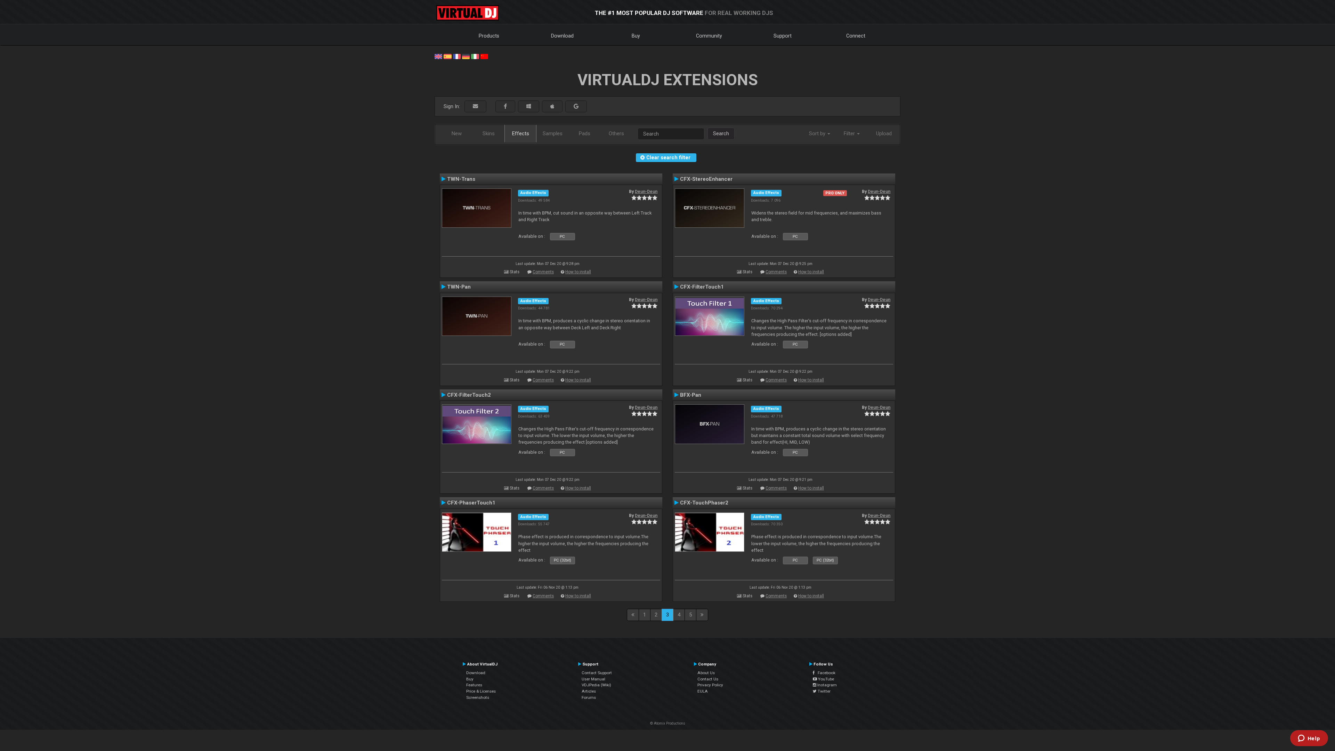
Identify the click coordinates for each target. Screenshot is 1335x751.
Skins (489, 133)
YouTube (825, 679)
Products (489, 36)
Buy (636, 36)
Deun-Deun (646, 191)
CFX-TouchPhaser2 (704, 503)
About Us (706, 672)
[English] (438, 56)
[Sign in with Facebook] (505, 106)
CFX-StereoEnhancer (706, 179)
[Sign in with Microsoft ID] (528, 106)
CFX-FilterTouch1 (702, 287)
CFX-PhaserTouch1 (471, 503)
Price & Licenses (481, 691)
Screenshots (477, 697)
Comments (543, 271)
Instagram (826, 685)
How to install (578, 271)
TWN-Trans (461, 179)
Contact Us (707, 679)
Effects (520, 133)
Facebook (825, 672)
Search (721, 133)
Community (709, 36)
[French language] (457, 56)
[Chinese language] (484, 56)
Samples (553, 133)
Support (783, 36)
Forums (589, 697)
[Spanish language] (447, 56)
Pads (584, 133)
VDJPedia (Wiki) (596, 685)
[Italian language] (475, 56)
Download (562, 36)
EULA (702, 691)
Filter (850, 133)
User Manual (593, 679)
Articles (589, 691)
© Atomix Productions (667, 723)
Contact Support (597, 672)
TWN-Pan (459, 287)
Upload (884, 133)
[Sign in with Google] (576, 106)
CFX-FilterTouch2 (469, 395)
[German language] (466, 56)
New (457, 133)
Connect (855, 36)
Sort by (818, 133)
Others (616, 133)
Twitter (824, 691)
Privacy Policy (710, 685)
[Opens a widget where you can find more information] (1309, 739)
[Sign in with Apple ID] (552, 106)
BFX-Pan (690, 395)
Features (474, 685)
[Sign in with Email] (475, 106)
